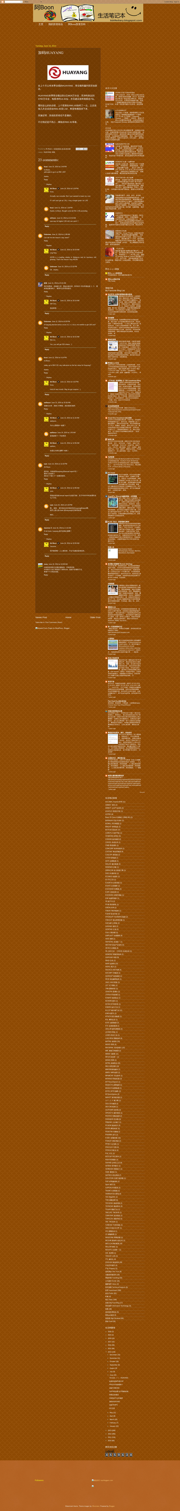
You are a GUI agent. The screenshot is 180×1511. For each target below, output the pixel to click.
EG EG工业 (109, 879)
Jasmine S (48, 528)
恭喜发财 (111, 703)
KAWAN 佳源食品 (111, 998)
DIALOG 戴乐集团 (111, 864)
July (111, 1372)
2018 (110, 1338)
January (113, 1426)
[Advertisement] (80, 35)
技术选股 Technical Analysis (115, 1287)
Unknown (47, 234)
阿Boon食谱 (109, 1315)
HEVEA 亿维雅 (110, 948)
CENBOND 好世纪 (111, 836)
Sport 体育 (109, 1184)
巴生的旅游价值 (113, 320)
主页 (40, 24)
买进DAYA (119, 213)
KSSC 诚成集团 (111, 1023)
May (111, 1413)
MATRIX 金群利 (111, 1041)
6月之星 (112, 1408)
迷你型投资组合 (110, 1312)
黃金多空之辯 (123, 660)
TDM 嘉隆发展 (110, 1200)
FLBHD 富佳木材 (111, 914)
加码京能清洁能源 (125, 341)
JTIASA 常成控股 (111, 995)
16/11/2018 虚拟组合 (126, 734)
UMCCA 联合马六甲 (112, 1228)
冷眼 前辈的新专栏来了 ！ (116, 777)
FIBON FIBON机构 (112, 911)
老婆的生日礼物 (120, 231)
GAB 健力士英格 (111, 923)
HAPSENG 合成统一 (112, 942)
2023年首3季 (112, 566)
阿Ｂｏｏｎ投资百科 (115, 273)
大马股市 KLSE (110, 1281)
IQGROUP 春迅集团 (112, 976)
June (112, 1375)
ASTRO (108, 814)
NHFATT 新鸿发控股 (112, 1097)
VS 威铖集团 (109, 1234)
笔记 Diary (109, 1300)
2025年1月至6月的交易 (116, 441)
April (111, 1416)
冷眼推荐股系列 (110, 1275)
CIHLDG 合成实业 (111, 842)
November (113, 1358)
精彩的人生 (112, 607)
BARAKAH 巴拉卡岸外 (113, 820)
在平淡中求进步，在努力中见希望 (119, 760)
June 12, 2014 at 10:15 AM (69, 337)
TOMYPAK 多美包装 (112, 1215)
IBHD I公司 (109, 960)
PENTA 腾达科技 (111, 1128)
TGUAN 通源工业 (111, 1209)
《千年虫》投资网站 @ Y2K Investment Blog (124, 380)
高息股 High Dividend (112, 1318)
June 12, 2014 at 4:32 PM (69, 382)
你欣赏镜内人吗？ (114, 713)
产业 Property (110, 1268)
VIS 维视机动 (110, 1231)
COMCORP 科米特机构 (113, 848)
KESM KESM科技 (111, 1004)
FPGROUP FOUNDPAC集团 (115, 917)
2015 (110, 1348)
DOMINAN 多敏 (110, 867)
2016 (110, 1345)
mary (46, 564)
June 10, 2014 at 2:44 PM (57, 167)
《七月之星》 (120, 249)
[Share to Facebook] (84, 149)
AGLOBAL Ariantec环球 (113, 802)
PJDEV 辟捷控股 (111, 1138)
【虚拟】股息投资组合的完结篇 (129, 382)
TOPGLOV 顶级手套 (112, 1219)
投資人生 (111, 547)
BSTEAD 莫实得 (111, 830)
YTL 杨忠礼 (109, 1259)
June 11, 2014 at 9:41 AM (57, 283)
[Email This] (77, 149)
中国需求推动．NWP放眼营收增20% (120, 275)
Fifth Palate (111, 281)
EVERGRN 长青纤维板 (113, 895)
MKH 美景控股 (110, 1066)
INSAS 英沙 (109, 967)
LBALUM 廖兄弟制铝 (112, 1029)
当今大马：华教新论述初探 (117, 683)
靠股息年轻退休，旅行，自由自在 (120, 732)
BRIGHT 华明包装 (111, 827)
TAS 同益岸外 (110, 1197)
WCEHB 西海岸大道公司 (114, 1240)
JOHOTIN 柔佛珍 (111, 992)
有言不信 (111, 681)
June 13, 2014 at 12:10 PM (57, 464)
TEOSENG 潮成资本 (112, 1206)
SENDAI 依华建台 (111, 1166)
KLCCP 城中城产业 (112, 1010)
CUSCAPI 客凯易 (111, 855)
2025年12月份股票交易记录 (117, 420)
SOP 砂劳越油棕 (111, 1181)
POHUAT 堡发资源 (112, 1141)
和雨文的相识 (114, 1395)
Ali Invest (111, 473)
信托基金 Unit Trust (112, 1271)
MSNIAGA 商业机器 (112, 1079)
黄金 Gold (108, 1321)
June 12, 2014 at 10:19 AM (69, 250)
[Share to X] (81, 149)
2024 (110, 1335)
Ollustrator (95, 1506)
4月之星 (108, 128)
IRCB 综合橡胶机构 (112, 979)
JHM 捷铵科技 (110, 988)
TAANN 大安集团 (111, 1191)
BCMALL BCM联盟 (112, 823)
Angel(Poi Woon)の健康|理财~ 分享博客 (122, 496)
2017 (110, 1342)
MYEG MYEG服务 (112, 1091)
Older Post (95, 617)
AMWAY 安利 (110, 805)
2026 (110, 1332)
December (113, 1355)
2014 (110, 1352)
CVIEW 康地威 (110, 858)
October (113, 1361)
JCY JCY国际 (110, 985)
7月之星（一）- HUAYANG (118, 1378)
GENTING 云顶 (110, 929)
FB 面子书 (109, 901)
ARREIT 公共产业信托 (113, 808)
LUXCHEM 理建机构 (112, 1038)
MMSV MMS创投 (111, 1072)
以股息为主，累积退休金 (116, 758)
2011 (110, 1437)
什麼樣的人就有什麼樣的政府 (128, 585)
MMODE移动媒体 (111, 1069)
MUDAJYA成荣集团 (112, 1088)
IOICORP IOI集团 (111, 973)
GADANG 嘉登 (110, 926)
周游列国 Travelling (112, 1278)
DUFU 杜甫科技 (110, 873)
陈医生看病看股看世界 (116, 776)
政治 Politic (109, 1293)
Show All (142, 792)
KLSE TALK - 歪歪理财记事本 (118, 522)
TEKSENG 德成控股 (112, 1203)
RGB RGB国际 (110, 1160)
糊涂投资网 (112, 339)
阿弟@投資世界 (113, 658)
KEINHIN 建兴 (110, 1001)
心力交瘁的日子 (120, 110)
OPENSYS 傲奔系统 (112, 1113)
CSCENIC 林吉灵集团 (113, 851)
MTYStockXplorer (111, 1082)
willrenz (53, 218)
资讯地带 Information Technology (117, 1306)
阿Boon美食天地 (114, 279)
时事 (106, 1296)
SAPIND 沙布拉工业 (112, 1163)
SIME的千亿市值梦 (116, 1398)
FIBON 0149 (109, 908)
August (112, 1368)
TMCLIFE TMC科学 (112, 1212)
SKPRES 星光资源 (112, 1175)
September (114, 1365)
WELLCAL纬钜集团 (112, 1243)
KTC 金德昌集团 (111, 1026)
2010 (110, 1441)
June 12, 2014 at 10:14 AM (69, 300)
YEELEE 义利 (110, 1256)
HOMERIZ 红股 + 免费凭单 (125, 162)
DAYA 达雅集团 (110, 861)
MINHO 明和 (109, 1060)
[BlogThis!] (79, 149)
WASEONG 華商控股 (112, 1237)
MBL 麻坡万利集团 (112, 1051)
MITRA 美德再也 (111, 1063)
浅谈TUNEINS (114, 1388)
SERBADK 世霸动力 (112, 1169)
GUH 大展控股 (110, 932)
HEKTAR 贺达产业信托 (113, 945)
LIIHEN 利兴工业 (111, 1035)
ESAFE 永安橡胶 (111, 886)
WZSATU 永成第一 (112, 1250)
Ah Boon (49, 149)
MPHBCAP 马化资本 (112, 1076)
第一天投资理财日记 (115, 627)
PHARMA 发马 (110, 1135)
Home (68, 617)
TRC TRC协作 (110, 1222)
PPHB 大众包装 (111, 1144)
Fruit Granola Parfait (125, 549)
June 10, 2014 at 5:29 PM (69, 188)
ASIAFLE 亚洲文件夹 (112, 811)
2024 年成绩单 (124, 475)
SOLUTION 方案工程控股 (114, 1178)
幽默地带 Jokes (110, 1284)
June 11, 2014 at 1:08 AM (61, 234)
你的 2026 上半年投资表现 (117, 365)
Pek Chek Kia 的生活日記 (117, 701)
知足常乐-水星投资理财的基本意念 (120, 294)
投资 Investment (111, 1290)
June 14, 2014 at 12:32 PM (67, 266)
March (112, 1419)
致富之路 (111, 439)
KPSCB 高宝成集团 (112, 1016)
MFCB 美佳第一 (111, 1057)
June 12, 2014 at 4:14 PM (57, 357)
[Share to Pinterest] (86, 149)
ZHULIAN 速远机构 (112, 1262)
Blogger (111, 1506)
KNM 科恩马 (109, 1013)
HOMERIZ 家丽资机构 (113, 954)
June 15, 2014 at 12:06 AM (69, 443)
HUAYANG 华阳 (49, 152)
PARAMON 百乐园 (112, 1119)
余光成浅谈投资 (113, 406)
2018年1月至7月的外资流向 (125, 93)
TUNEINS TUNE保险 (112, 1225)
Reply (46, 180)
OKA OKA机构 (110, 1107)
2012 (110, 1434)
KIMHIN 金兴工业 (111, 1007)
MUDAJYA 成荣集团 (112, 1085)
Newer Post (41, 617)
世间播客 (111, 318)
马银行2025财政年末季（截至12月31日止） (122, 408)
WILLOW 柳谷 (110, 1247)
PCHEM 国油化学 (111, 1125)
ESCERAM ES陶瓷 (112, 889)
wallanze (47, 402)
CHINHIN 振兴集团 (112, 839)
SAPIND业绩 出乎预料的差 (118, 1391)
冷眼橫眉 (111, 584)
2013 (110, 1430)
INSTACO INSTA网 (112, 970)
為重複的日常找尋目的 (126, 296)
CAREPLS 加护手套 (112, 833)
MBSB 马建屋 (110, 1054)
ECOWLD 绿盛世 (111, 876)
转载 (106, 1309)
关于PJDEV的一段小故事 (124, 178)
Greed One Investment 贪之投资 (120, 418)
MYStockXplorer (111, 1094)
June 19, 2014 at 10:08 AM (58, 564)
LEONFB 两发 (110, 1032)
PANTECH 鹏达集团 (112, 1116)
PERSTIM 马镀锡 (111, 1132)
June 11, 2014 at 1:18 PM (63, 208)
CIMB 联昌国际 (110, 845)
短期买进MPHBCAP (116, 1381)
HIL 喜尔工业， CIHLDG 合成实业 (117, 951)
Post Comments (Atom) (53, 622)
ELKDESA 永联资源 (112, 883)
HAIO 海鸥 (109, 939)
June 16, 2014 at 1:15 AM (62, 528)
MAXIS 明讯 (109, 1044)
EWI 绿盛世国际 (111, 898)
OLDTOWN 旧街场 (112, 1110)
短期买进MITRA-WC (122, 144)
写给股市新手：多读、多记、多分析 (128, 195)
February (113, 1423)
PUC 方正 (108, 1153)
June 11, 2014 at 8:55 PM (61, 321)
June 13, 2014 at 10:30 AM (60, 402)
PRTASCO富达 (110, 1150)
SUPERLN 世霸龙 (111, 1188)
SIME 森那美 (110, 1172)
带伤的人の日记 (113, 363)
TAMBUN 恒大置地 (112, 1194)
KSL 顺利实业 (110, 1020)
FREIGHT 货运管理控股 (113, 920)
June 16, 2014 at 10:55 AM (69, 543)
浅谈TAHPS (113, 1405)
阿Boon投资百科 (77, 24)
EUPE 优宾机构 (111, 892)
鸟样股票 (111, 457)
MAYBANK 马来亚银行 (113, 1048)
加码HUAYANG (114, 1402)
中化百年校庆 (110, 1265)
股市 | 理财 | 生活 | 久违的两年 (128, 498)
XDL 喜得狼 (109, 1253)
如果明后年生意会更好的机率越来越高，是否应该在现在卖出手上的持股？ (130, 525)
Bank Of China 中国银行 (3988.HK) (117, 817)
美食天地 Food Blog (112, 1303)
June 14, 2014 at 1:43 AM (66, 432)
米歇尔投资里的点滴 (115, 711)
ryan (45, 464)
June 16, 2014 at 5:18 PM (63, 505)
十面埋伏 (111, 638)
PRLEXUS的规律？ (116, 1385)
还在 (45, 283)
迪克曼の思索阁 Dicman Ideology (120, 564)
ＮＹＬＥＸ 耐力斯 (112, 1100)
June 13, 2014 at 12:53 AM (66, 218)
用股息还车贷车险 (114, 609)
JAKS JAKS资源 (111, 982)
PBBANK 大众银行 (112, 1122)
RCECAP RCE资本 (112, 1156)
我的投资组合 (55, 24)
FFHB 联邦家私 (110, 904)
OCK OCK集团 (110, 1104)
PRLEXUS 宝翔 (110, 1147)
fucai (46, 167)
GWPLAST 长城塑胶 (112, 936)
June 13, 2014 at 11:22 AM (69, 418)
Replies (49, 184)
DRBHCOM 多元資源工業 (114, 870)
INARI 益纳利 (110, 964)
